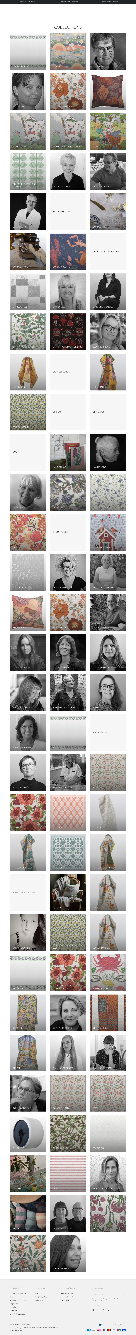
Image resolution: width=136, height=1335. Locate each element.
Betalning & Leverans (18, 1300)
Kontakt (12, 1297)
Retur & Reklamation (17, 1314)
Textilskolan (14, 1310)
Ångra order (14, 1304)
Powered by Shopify (15, 1328)
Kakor (37, 1293)
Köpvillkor (39, 1300)
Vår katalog (65, 1300)
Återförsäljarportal (67, 1297)
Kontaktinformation (17, 1330)
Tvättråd (13, 1307)
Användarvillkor (53, 1327)
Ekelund (17, 1324)
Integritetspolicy (41, 1297)
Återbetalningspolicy (29, 1327)
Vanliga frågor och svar (18, 1293)
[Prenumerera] (125, 1294)
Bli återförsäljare (67, 1293)
